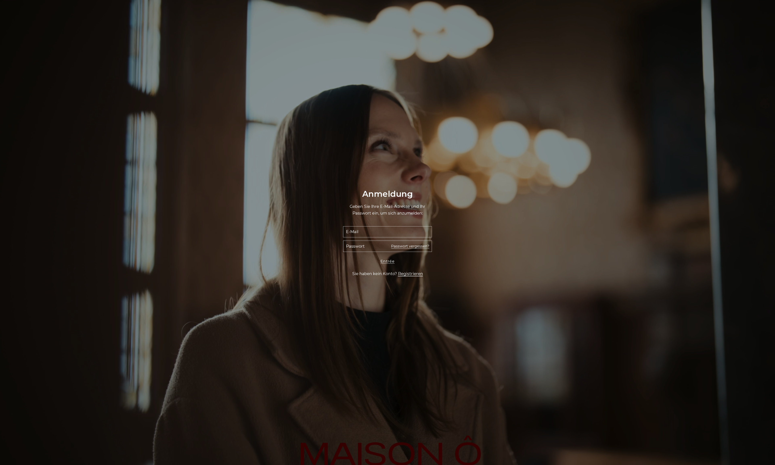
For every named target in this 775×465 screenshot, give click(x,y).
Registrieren (410, 273)
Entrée (387, 261)
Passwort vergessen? (410, 246)
